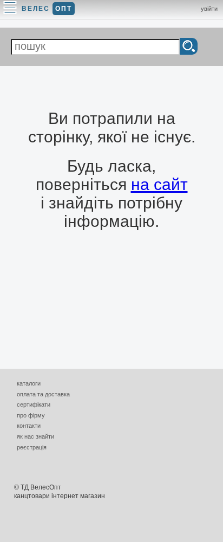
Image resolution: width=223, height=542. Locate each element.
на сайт (159, 184)
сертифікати (33, 404)
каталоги (29, 383)
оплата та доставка (43, 394)
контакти (29, 425)
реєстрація (32, 447)
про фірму (31, 415)
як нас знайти (35, 436)
